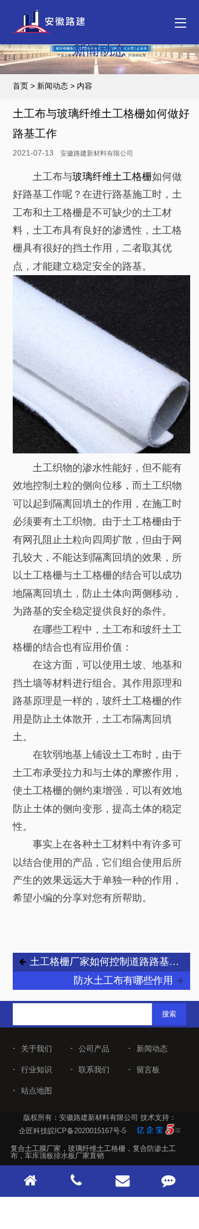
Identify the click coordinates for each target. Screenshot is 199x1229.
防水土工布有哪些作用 (123, 980)
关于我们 (36, 1048)
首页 (20, 85)
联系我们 (93, 1069)
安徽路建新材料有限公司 (96, 153)
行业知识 (36, 1069)
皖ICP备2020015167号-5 (87, 1130)
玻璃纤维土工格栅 (112, 176)
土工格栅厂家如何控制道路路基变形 (107, 961)
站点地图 (36, 1090)
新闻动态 (52, 85)
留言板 (148, 1069)
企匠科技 (33, 1130)
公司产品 (93, 1048)
